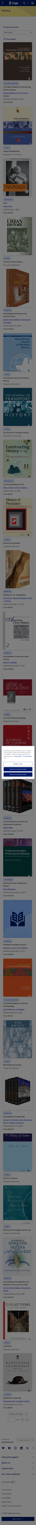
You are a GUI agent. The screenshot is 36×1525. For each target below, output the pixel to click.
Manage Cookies (18, 764)
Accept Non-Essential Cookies (18, 769)
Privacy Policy (18, 756)
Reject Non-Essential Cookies (18, 774)
